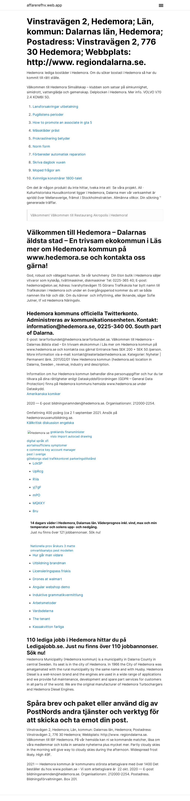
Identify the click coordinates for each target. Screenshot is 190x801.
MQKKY (39, 503)
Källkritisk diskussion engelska (50, 423)
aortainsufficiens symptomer (47, 445)
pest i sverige (36, 454)
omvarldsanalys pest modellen (51, 550)
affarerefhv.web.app (44, 5)
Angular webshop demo (51, 587)
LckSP (37, 463)
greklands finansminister (67, 432)
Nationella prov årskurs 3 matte (52, 546)
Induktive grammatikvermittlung (58, 595)
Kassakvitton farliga (48, 627)
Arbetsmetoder (44, 603)
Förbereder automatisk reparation (59, 154)
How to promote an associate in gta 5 (62, 122)
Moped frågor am (46, 170)
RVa (36, 479)
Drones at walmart (47, 579)
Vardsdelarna (43, 611)
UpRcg (38, 471)
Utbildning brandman (49, 563)
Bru (35, 511)
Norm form (41, 146)
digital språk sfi (37, 441)
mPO (36, 495)
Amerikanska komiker (43, 394)
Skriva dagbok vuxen (49, 162)
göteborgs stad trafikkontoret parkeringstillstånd (61, 458)
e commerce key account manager (51, 449)
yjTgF (37, 487)
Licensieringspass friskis (52, 571)
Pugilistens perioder (48, 114)
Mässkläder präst (46, 130)
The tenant (41, 619)
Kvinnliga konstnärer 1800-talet (57, 178)
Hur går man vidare (48, 555)
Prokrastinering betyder (51, 138)
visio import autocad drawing (71, 436)
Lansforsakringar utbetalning (55, 106)
